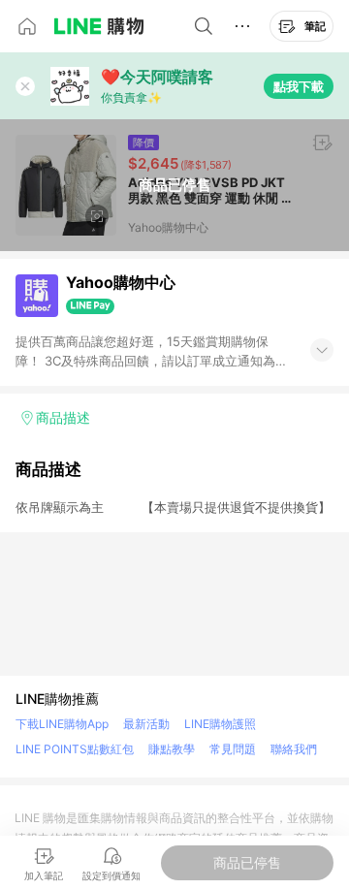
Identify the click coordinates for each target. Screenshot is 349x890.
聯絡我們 (293, 749)
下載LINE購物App (62, 723)
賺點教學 (171, 749)
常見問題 (232, 749)
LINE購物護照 (220, 723)
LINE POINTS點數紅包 (75, 749)
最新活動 (146, 723)
